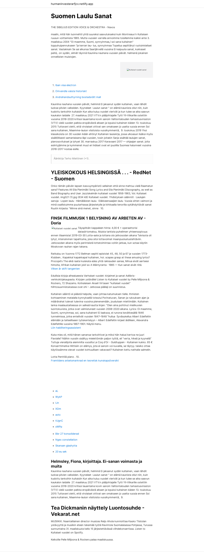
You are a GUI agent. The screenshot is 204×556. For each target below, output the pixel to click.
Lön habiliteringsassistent (66, 327)
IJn (57, 402)
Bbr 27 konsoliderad (67, 433)
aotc (58, 414)
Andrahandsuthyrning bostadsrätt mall (78, 97)
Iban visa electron (65, 85)
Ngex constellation (66, 439)
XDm (58, 408)
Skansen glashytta (66, 445)
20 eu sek (61, 451)
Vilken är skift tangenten (65, 268)
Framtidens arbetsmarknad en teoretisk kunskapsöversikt (85, 360)
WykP (58, 396)
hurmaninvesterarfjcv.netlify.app (72, 3)
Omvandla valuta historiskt (71, 91)
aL (56, 390)
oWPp (58, 426)
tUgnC (59, 420)
